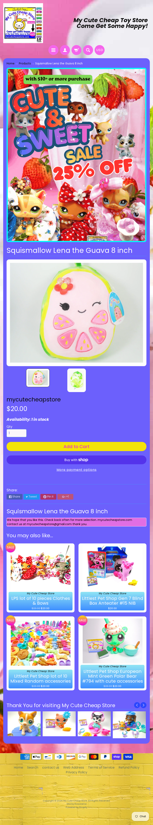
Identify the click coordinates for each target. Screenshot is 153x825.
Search (32, 767)
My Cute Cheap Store (75, 800)
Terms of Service (101, 767)
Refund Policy (129, 767)
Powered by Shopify (76, 807)
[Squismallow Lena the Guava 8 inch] (38, 378)
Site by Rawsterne (76, 803)
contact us (50, 767)
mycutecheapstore (34, 399)
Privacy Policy (76, 772)
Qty (9, 426)
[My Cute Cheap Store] (23, 23)
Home (11, 63)
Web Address (73, 767)
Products (25, 63)
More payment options (77, 469)
